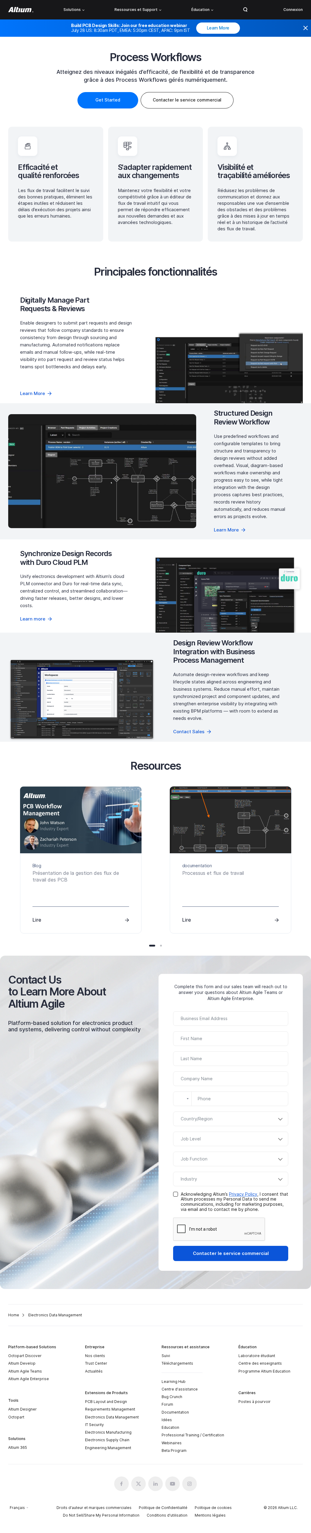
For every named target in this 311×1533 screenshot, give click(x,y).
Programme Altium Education (264, 1371)
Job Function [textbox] (194, 1158)
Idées (167, 1420)
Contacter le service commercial (231, 1253)
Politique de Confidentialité (163, 1507)
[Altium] (20, 9)
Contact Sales (188, 731)
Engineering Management (108, 1447)
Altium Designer (22, 1409)
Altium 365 (17, 1447)
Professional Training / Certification (193, 1435)
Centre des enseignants (260, 1363)
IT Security (94, 1424)
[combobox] (182, 1099)
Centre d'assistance (180, 1389)
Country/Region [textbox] (197, 1118)
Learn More (218, 27)
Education (170, 1427)
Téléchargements (177, 1363)
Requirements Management (110, 1409)
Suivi (166, 1355)
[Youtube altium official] (172, 1483)
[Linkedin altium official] (155, 1483)
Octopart (16, 1417)
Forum (167, 1404)
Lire (36, 920)
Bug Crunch (172, 1396)
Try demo (102, 471)
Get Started (107, 99)
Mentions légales (210, 1515)
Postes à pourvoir (254, 1401)
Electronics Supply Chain (107, 1440)
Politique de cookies (213, 1507)
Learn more (32, 619)
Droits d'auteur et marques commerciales (94, 1507)
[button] (152, 946)
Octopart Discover (25, 1355)
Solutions (72, 9)
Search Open (245, 9)
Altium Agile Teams (25, 1371)
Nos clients (95, 1355)
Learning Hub (174, 1381)
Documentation (175, 1412)
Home (13, 1315)
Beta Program (174, 1450)
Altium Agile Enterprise (28, 1379)
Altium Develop (22, 1363)
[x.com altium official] (138, 1483)
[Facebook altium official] (121, 1483)
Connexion (293, 9)
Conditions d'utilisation (167, 1515)
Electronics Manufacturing (108, 1432)
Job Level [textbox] (191, 1138)
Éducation (200, 9)
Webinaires (172, 1443)
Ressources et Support (136, 9)
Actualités (94, 1371)
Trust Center (96, 1363)
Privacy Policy (243, 1194)
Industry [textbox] (189, 1178)
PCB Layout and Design (106, 1401)
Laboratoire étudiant (256, 1355)
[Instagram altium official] (189, 1483)
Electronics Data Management (112, 1417)
